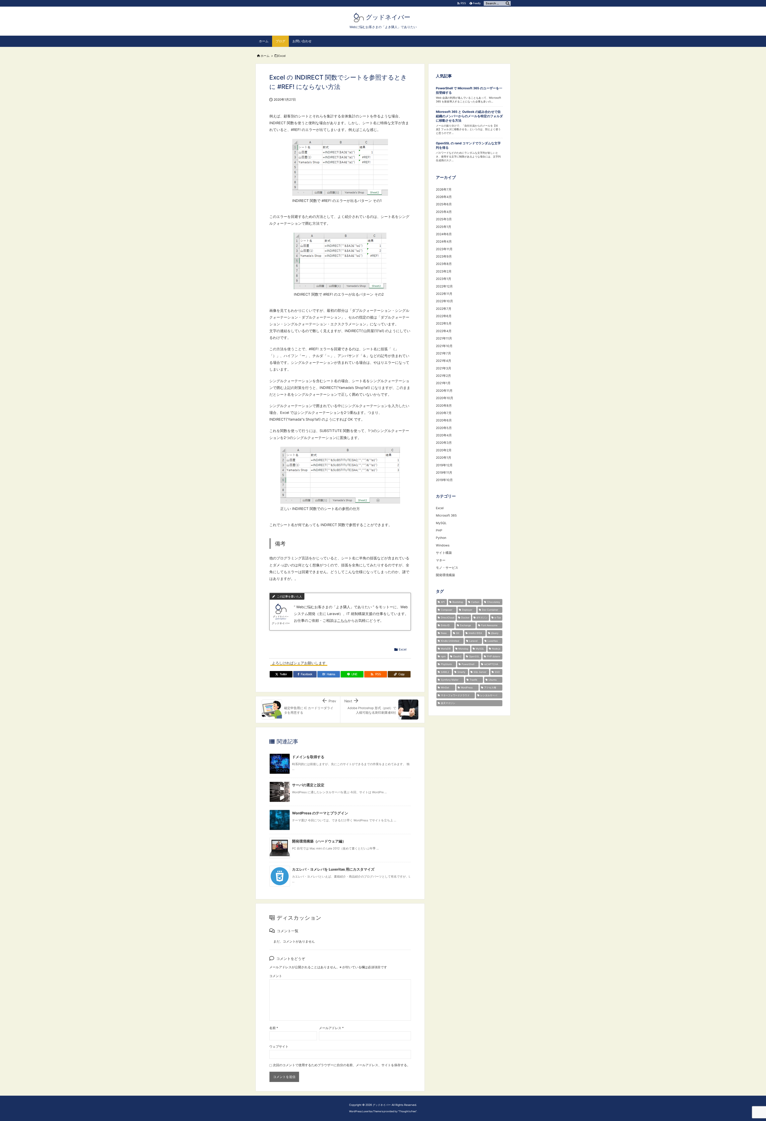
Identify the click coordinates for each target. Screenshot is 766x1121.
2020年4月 (444, 435)
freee (444, 633)
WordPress (467, 687)
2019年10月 (444, 480)
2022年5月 (444, 323)
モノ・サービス (447, 568)
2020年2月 (444, 450)
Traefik (473, 679)
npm (443, 656)
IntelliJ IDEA (475, 633)
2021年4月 (443, 361)
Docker (465, 617)
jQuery (494, 633)
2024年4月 (444, 241)
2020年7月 (444, 413)
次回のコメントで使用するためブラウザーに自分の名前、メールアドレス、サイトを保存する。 (341, 1065)
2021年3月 (443, 368)
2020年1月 (443, 458)
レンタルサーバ (488, 695)
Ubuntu (493, 679)
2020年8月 (444, 405)
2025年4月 (444, 212)
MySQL (441, 523)
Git (457, 633)
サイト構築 (444, 553)
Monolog (463, 648)
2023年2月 (444, 271)
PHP (439, 530)
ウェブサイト (278, 1046)
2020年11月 (444, 391)
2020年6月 (444, 420)
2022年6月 (444, 316)
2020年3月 (444, 443)
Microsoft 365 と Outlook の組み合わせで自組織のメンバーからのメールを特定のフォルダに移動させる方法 (469, 116)
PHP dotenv (493, 656)
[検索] (508, 3)
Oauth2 (457, 656)
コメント (275, 976)
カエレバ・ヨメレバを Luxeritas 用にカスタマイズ (333, 869)
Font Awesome (489, 625)
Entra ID (445, 625)
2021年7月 (443, 353)
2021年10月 (444, 346)
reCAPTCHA (491, 664)
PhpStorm (446, 664)
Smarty (461, 671)
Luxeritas (493, 640)
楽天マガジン (448, 703)
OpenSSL (474, 656)
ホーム (265, 56)
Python (441, 538)
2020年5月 (444, 428)
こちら (342, 620)
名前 (273, 1028)
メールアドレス (331, 1028)
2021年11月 (444, 338)
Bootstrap (457, 601)
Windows (442, 545)
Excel (281, 56)
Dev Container (490, 609)
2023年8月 (444, 264)
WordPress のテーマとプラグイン (320, 813)
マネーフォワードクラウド (455, 695)
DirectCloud (447, 617)
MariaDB (446, 648)
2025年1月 (443, 227)
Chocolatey (493, 601)
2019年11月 (444, 472)
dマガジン (482, 617)
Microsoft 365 (446, 515)
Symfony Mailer (449, 679)
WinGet (445, 687)
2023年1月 (443, 279)
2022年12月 (444, 286)
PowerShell (468, 664)
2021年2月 (443, 376)
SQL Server (480, 671)
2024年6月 (444, 234)
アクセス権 (490, 687)
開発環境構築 (445, 575)
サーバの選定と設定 (308, 785)
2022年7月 (443, 309)
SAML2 (445, 671)
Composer (446, 609)
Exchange (465, 625)
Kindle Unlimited (450, 640)
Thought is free (407, 1111)
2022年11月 (444, 294)
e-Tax (498, 617)
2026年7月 (444, 189)
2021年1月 (443, 383)
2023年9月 (444, 256)
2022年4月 (444, 331)
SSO (497, 671)
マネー (440, 560)
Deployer (467, 609)
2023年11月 (444, 249)
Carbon (475, 601)
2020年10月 (444, 398)
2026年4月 (444, 197)
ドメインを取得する (308, 757)
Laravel (473, 640)
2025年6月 (444, 204)
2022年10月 (444, 301)
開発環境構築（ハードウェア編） (319, 841)
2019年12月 (444, 465)
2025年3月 (444, 219)
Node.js (496, 648)
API (443, 601)
